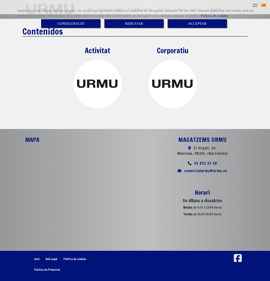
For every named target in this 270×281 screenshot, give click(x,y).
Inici (37, 259)
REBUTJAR (134, 24)
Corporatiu (172, 51)
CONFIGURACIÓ (70, 24)
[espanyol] (256, 5)
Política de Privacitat (47, 270)
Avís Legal (51, 259)
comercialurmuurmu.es (205, 170)
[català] (264, 5)
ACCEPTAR (197, 24)
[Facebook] (238, 260)
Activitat (97, 51)
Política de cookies (214, 16)
